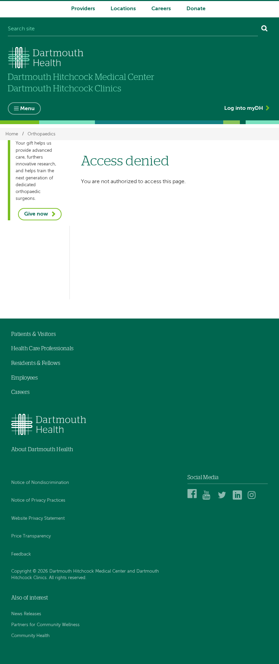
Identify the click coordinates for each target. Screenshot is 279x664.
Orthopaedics (41, 134)
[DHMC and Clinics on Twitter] (223, 498)
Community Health (30, 636)
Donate (196, 9)
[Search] (264, 29)
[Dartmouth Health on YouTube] (208, 498)
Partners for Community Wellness (45, 625)
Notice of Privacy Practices (38, 500)
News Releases (26, 614)
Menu (27, 109)
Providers (83, 9)
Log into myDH (243, 108)
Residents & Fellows (35, 363)
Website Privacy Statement (38, 518)
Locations (123, 9)
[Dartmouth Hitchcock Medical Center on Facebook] (193, 498)
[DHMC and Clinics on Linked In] (238, 498)
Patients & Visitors (33, 334)
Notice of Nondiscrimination (40, 483)
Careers (161, 9)
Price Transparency (31, 536)
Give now (36, 214)
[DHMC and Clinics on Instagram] (253, 498)
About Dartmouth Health (42, 449)
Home (11, 134)
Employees (24, 378)
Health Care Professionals (42, 348)
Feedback (21, 554)
